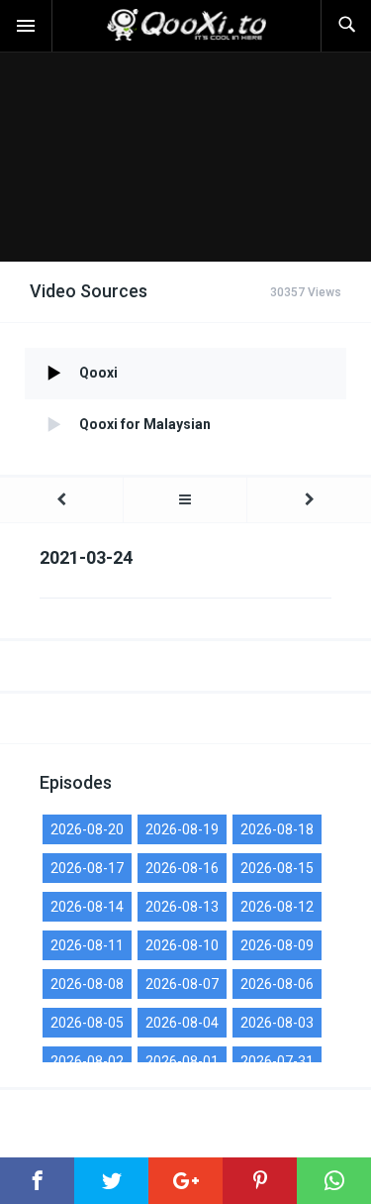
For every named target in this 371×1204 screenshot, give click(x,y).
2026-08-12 (277, 907)
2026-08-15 (277, 868)
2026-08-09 (277, 945)
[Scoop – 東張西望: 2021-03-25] (309, 500)
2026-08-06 (277, 984)
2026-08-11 (87, 945)
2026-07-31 (277, 1061)
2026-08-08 (87, 984)
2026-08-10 (182, 945)
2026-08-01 (182, 1061)
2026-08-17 (87, 868)
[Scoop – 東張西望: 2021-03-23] (61, 500)
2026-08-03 (277, 1023)
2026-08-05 (87, 1023)
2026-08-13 (182, 907)
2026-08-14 (87, 907)
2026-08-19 (182, 829)
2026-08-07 (182, 984)
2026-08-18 (277, 829)
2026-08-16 (182, 868)
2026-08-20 (87, 829)
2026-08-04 (182, 1023)
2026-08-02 (87, 1061)
